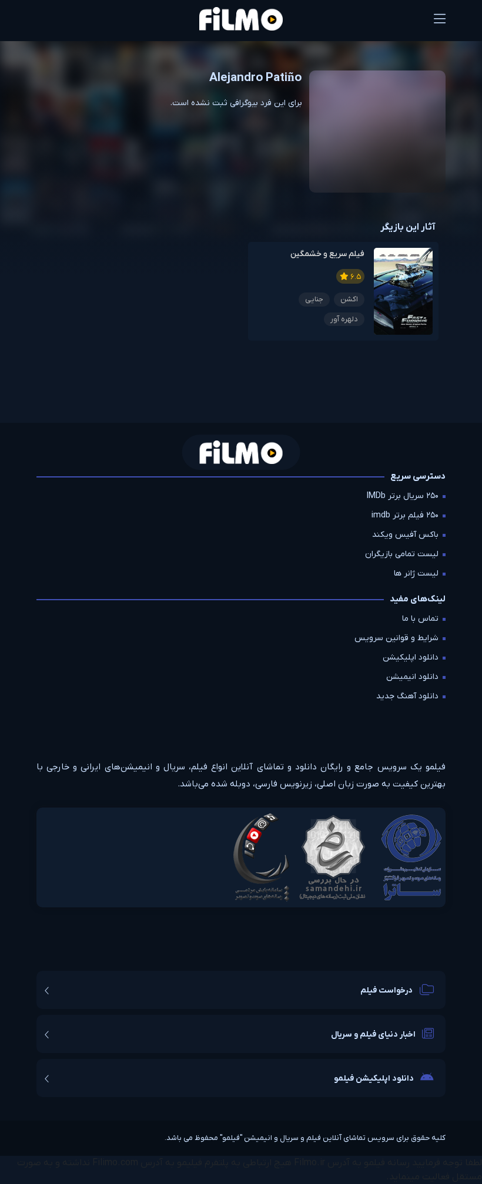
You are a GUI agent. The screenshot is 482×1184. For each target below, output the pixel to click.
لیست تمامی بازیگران (402, 554)
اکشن (349, 299)
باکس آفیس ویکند (405, 534)
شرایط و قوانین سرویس (396, 638)
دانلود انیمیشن (412, 676)
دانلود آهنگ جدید (407, 696)
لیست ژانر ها (416, 573)
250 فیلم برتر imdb (405, 515)
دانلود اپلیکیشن (411, 657)
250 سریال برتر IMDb (403, 496)
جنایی (314, 299)
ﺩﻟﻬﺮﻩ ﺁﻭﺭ (344, 319)
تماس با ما (420, 618)
